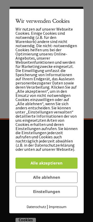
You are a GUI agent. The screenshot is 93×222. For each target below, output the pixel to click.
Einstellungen (46, 191)
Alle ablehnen (46, 177)
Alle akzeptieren (46, 163)
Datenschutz (36, 206)
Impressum (57, 206)
